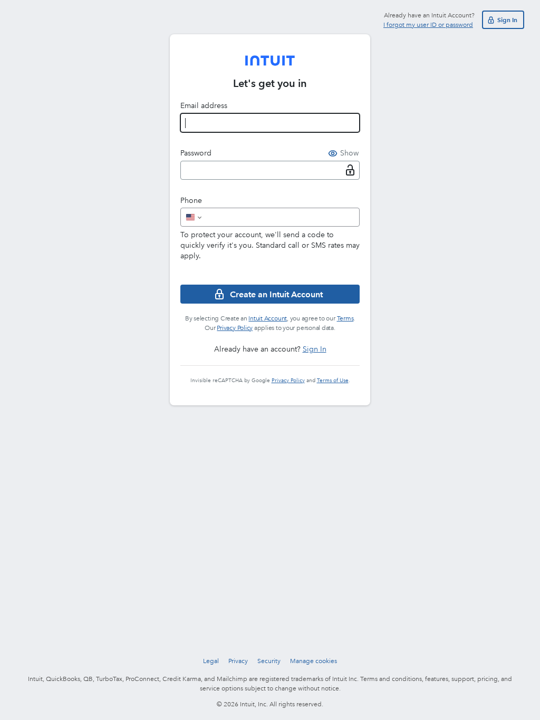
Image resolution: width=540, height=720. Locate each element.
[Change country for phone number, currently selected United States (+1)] (193, 217)
